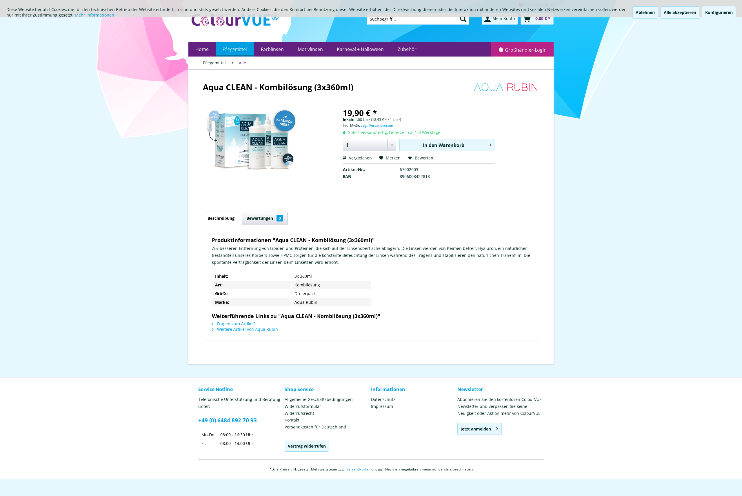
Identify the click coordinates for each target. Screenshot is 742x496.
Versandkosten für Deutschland (315, 427)
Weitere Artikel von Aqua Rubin (247, 329)
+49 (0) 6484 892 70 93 (227, 420)
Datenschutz (383, 399)
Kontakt (292, 420)
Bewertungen (263, 218)
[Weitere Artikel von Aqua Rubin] (505, 93)
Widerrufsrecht (299, 413)
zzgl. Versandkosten (377, 125)
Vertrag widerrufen (307, 446)
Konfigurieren (719, 12)
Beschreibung (221, 218)
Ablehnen (645, 12)
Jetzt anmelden (476, 429)
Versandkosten (358, 469)
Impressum (382, 406)
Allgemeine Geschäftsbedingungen (319, 399)
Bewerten (423, 158)
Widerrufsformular (303, 406)
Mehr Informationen (94, 15)
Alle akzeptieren (680, 12)
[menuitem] (202, 49)
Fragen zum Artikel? (235, 323)
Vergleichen (360, 158)
